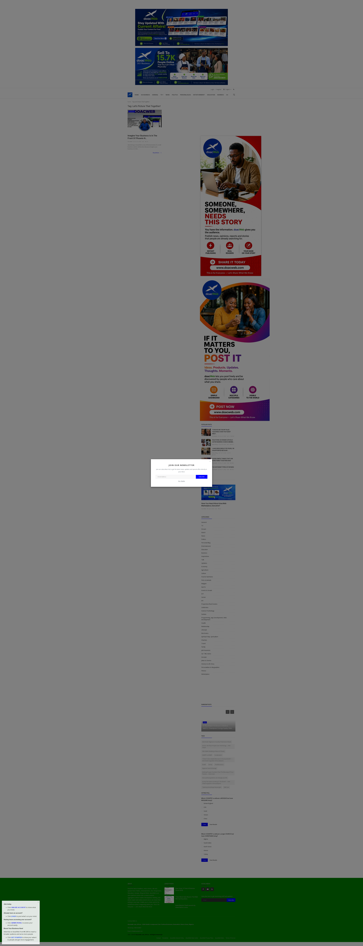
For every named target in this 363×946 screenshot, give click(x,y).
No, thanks (181, 481)
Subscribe (202, 477)
